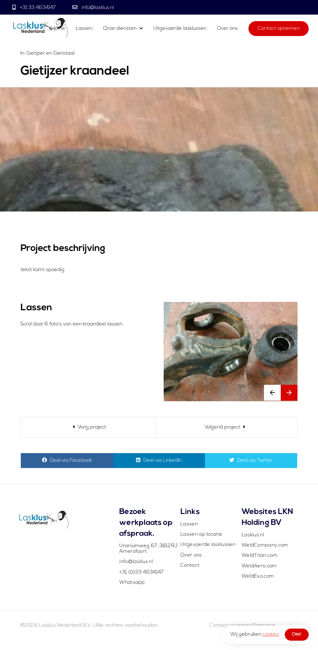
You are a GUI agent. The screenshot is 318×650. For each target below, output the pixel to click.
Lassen (85, 28)
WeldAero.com (259, 566)
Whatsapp (132, 582)
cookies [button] (270, 634)
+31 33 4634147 (38, 7)
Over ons (227, 28)
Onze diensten (120, 28)
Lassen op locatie (201, 534)
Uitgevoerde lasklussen (180, 28)
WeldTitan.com (260, 555)
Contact (189, 565)
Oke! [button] (296, 634)
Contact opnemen (279, 28)
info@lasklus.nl (97, 7)
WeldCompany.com (265, 545)
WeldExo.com (258, 576)
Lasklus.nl (253, 535)
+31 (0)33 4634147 (141, 572)
